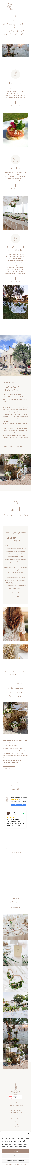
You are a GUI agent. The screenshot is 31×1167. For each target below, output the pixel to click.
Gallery (14, 1131)
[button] (28, 1133)
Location (15, 1121)
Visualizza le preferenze (15, 1160)
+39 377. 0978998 (16, 1110)
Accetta (15, 1151)
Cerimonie (16, 1126)
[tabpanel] (15, 50)
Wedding (15, 1124)
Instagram (15, 902)
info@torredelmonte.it (16, 1112)
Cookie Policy (8, 1164)
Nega (15, 1156)
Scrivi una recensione (19, 805)
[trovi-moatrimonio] (15, 1097)
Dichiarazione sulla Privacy (19, 1164)
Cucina (14, 1129)
